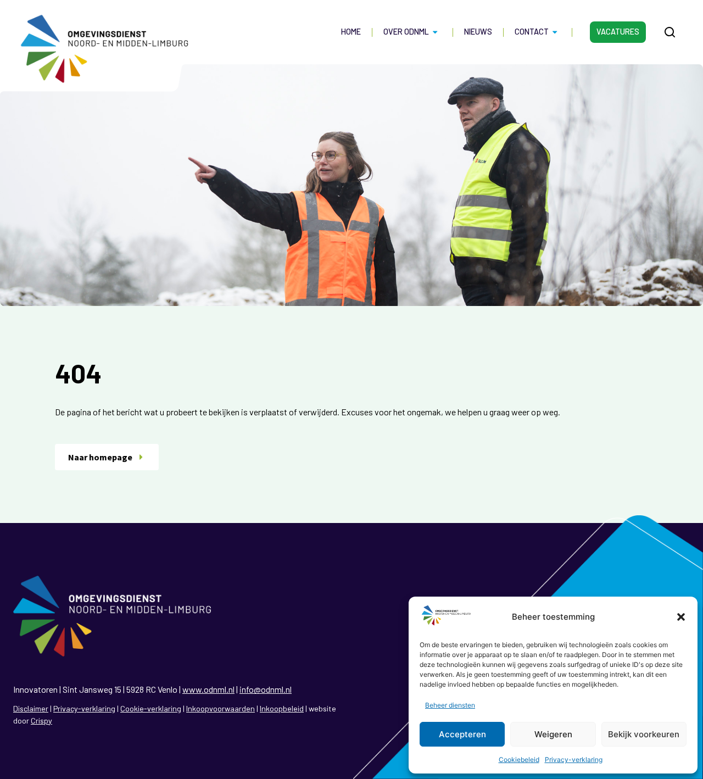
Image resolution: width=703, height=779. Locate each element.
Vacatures (617, 32)
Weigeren (553, 734)
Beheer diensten (450, 705)
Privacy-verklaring (573, 759)
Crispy (41, 720)
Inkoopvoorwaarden (220, 708)
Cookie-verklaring (150, 708)
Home (351, 31)
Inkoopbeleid (282, 708)
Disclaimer (30, 708)
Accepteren (462, 734)
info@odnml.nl (265, 689)
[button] (681, 616)
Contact (532, 31)
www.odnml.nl (208, 689)
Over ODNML (406, 31)
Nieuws (478, 31)
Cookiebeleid (519, 759)
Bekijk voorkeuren (643, 734)
